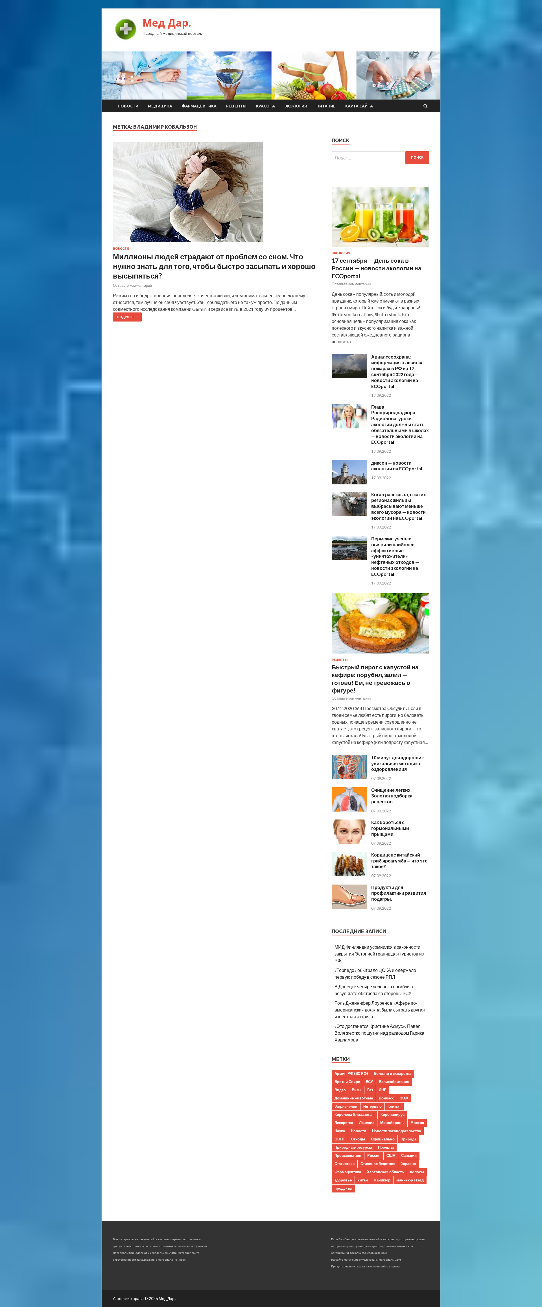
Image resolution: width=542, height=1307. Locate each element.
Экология (296, 106)
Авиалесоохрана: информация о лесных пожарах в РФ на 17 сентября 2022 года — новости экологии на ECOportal (396, 371)
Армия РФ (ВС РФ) (351, 1073)
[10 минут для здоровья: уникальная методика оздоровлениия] (349, 777)
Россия (374, 1155)
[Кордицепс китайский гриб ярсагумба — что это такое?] (349, 874)
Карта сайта (359, 106)
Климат (394, 1106)
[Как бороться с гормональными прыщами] (349, 842)
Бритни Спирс (347, 1081)
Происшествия (348, 1155)
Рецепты (236, 106)
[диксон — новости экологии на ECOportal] (349, 482)
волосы (417, 1172)
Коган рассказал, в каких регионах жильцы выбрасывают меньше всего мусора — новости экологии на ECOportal (398, 506)
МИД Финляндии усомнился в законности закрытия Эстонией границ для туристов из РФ (379, 953)
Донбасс (386, 1098)
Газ (370, 1090)
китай (363, 1180)
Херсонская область (385, 1172)
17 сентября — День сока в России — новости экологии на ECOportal (376, 268)
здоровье (343, 1180)
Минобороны (392, 1122)
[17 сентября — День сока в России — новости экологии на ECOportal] (380, 248)
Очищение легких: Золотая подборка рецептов (391, 796)
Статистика (345, 1163)
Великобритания (394, 1081)
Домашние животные (354, 1098)
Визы (356, 1090)
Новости (128, 106)
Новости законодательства (396, 1131)
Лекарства (344, 1122)
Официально (383, 1139)
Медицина (160, 106)
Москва (417, 1122)
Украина (408, 1163)
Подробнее (127, 317)
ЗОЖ (404, 1098)
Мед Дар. (167, 23)
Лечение (366, 1122)
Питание (326, 106)
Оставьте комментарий (132, 285)
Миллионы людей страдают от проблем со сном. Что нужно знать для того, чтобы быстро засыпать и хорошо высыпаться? (214, 266)
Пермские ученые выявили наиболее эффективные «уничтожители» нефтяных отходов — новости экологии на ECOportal (395, 556)
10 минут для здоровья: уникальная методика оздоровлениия (397, 763)
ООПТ (340, 1139)
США (390, 1155)
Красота (265, 106)
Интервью (372, 1106)
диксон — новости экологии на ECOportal (396, 465)
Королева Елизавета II (355, 1114)
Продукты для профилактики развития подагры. (398, 893)
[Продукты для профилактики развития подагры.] (349, 907)
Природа (408, 1139)
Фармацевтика (199, 106)
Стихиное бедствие (377, 1163)
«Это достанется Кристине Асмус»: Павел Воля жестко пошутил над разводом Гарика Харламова (379, 1032)
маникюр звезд (410, 1180)
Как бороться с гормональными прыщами (390, 828)
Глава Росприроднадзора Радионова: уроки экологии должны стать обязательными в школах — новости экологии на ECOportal (400, 424)
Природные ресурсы (353, 1147)
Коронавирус (393, 1114)
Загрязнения (346, 1106)
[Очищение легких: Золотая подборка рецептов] (349, 809)
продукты (343, 1188)
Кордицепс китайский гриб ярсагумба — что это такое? (399, 860)
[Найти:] (380, 157)
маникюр (382, 1180)
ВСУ (369, 1081)
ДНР (382, 1090)
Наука (340, 1131)
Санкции (409, 1155)
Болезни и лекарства (392, 1073)
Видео (340, 1090)
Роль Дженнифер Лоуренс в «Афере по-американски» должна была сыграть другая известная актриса (380, 1009)
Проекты (386, 1147)
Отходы (358, 1139)
